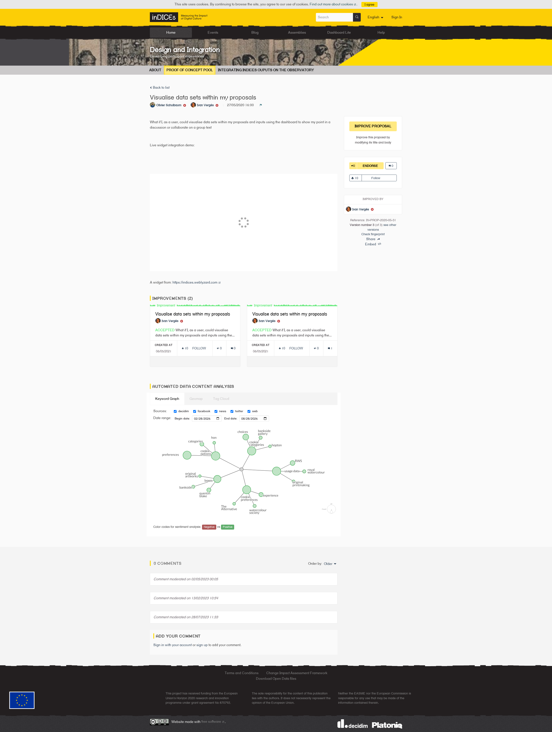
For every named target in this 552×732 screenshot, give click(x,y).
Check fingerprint (373, 234)
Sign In (396, 17)
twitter (239, 411)
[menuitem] (376, 17)
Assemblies (297, 32)
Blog (255, 32)
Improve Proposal (373, 126)
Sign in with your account (172, 645)
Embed (371, 244)
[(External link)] (387, 725)
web (255, 411)
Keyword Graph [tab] (167, 399)
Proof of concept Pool (189, 70)
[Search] (357, 17)
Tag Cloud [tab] (221, 399)
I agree (369, 4)
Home (171, 32)
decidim (183, 411)
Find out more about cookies (333, 4)
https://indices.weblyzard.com (196, 282)
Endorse (373, 165)
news (222, 411)
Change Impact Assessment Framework (296, 673)
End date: (230, 418)
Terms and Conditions (242, 673)
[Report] (261, 105)
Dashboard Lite (339, 32)
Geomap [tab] (196, 399)
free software (213, 721)
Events (213, 32)
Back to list (160, 87)
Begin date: (182, 418)
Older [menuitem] (328, 564)
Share (371, 239)
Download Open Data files (276, 679)
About (155, 70)
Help (381, 32)
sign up (202, 645)
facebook (204, 411)
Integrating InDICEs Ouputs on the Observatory (266, 70)
